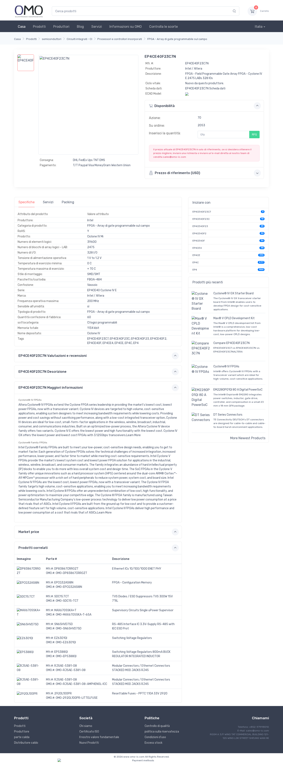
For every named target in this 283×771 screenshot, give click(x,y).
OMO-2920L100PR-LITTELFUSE (77, 698)
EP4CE (196, 255)
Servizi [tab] (48, 202)
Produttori (61, 27)
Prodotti (39, 27)
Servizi (96, 27)
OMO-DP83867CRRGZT (71, 573)
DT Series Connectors (227, 414)
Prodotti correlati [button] (33, 548)
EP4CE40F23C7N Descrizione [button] (42, 372)
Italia (258, 27)
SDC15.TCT (61, 596)
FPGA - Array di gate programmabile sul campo (177, 39)
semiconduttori (51, 39)
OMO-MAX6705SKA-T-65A (73, 614)
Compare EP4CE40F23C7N (231, 343)
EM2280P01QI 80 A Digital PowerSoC (237, 389)
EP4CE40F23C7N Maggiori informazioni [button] (50, 388)
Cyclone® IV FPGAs (226, 366)
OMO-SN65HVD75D (68, 628)
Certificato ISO (89, 731)
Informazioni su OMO (125, 27)
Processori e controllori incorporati (119, 39)
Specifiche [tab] (26, 202)
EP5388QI (61, 652)
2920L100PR (63, 693)
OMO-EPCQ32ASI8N (69, 587)
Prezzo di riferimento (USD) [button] (177, 173)
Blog (80, 27)
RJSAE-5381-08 (65, 666)
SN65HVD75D (63, 624)
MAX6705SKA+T (65, 610)
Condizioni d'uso (155, 737)
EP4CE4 (197, 248)
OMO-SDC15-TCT (67, 601)
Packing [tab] (68, 202)
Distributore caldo (26, 743)
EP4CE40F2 (199, 233)
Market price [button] (28, 532)
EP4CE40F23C (201, 219)
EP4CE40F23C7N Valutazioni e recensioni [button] (52, 356)
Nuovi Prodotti (89, 743)
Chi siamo (85, 726)
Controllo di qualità (157, 726)
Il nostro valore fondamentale (99, 737)
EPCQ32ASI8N (63, 582)
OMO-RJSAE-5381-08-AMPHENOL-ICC (81, 684)
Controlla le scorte (163, 27)
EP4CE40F (198, 240)
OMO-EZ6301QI (66, 642)
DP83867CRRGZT (66, 568)
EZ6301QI (60, 638)
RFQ (254, 134)
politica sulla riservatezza (162, 731)
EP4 (194, 269)
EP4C (195, 262)
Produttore (21, 731)
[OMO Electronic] (29, 11)
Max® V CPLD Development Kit (234, 318)
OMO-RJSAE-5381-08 (71, 670)
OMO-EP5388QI (66, 656)
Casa (21, 27)
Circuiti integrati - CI (79, 39)
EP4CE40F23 (200, 226)
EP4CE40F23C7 (201, 211)
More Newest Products (247, 438)
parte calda (21, 737)
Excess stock (153, 743)
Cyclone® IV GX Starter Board (233, 293)
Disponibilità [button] (164, 106)
